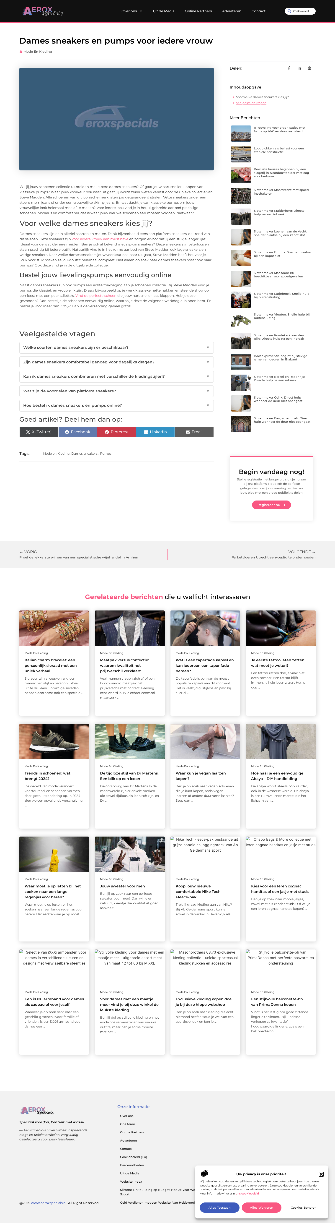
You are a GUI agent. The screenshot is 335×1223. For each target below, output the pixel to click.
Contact (258, 11)
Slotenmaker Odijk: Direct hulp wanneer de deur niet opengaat (278, 399)
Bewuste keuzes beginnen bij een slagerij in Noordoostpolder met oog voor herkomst (281, 172)
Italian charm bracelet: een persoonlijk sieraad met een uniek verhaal (51, 665)
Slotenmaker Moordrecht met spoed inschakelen (281, 191)
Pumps (105, 453)
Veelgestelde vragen (251, 103)
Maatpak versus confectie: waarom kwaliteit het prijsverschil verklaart (124, 665)
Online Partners (198, 11)
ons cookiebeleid (247, 1193)
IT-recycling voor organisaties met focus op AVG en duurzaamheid (279, 129)
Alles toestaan (220, 1208)
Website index (131, 1181)
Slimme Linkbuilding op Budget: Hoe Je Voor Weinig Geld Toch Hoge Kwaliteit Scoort (180, 1192)
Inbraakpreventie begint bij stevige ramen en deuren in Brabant (280, 357)
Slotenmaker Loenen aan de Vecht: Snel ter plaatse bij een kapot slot (280, 233)
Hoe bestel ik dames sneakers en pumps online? (116, 405)
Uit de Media (164, 11)
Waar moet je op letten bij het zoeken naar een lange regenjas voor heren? (53, 891)
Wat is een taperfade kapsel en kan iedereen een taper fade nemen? (205, 665)
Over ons (129, 11)
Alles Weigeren (261, 1208)
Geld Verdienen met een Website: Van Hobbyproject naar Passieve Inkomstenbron (183, 1202)
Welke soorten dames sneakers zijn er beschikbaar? (116, 347)
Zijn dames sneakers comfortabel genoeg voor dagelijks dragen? (116, 362)
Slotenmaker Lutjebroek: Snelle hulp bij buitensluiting (281, 295)
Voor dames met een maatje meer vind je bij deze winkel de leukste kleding (129, 1004)
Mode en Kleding (38, 52)
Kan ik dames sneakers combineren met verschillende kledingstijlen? (116, 376)
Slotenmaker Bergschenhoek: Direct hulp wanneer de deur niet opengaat (282, 420)
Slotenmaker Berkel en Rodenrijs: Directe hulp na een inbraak (279, 378)
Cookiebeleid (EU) (133, 1157)
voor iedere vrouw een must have (100, 239)
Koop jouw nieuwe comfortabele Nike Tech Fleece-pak (198, 891)
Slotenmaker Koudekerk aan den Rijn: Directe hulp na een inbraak (279, 337)
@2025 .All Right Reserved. (59, 1203)
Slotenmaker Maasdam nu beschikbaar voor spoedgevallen (278, 274)
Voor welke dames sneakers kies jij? (262, 97)
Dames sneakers (84, 453)
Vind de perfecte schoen (95, 295)
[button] (321, 1174)
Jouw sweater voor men (122, 886)
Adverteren (231, 11)
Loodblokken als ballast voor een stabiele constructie (279, 150)
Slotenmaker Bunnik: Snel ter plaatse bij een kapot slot (282, 254)
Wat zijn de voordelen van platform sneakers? (116, 391)
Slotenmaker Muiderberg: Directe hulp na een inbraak (279, 212)
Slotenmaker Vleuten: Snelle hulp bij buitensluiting (282, 316)
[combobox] (300, 11)
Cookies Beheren (304, 1208)
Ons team (127, 1124)
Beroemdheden (132, 1165)
